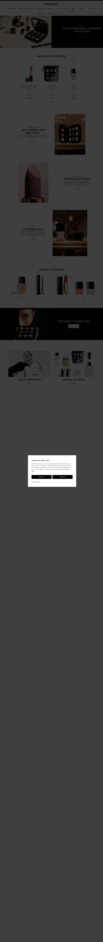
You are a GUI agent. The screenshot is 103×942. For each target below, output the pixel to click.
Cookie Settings (36, 481)
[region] (52, 471)
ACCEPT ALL (62, 476)
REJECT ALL (41, 476)
